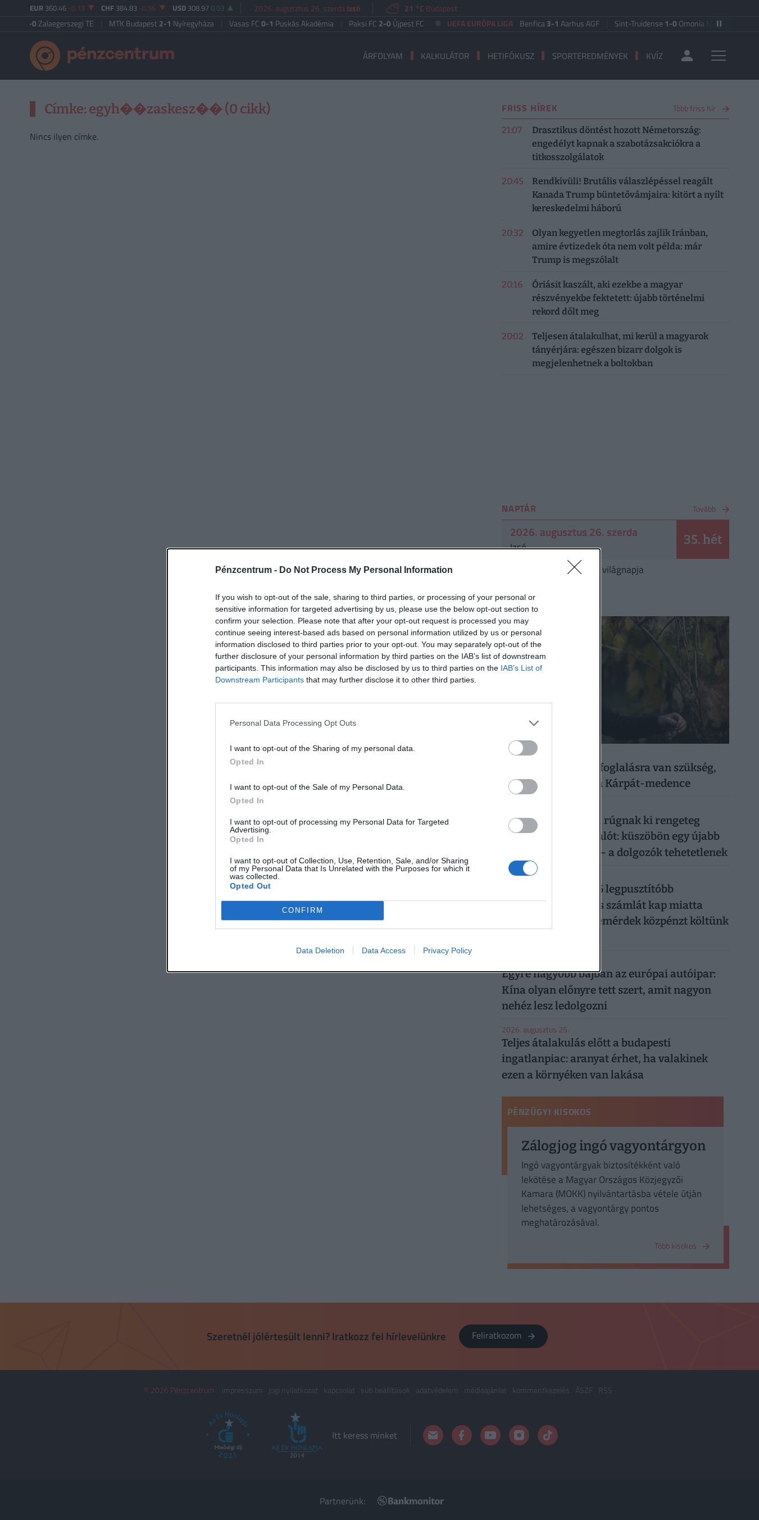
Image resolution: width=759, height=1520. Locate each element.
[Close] (578, 570)
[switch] (523, 748)
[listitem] (384, 723)
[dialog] (383, 760)
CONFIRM (303, 910)
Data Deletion (320, 950)
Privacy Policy (447, 950)
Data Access (384, 950)
